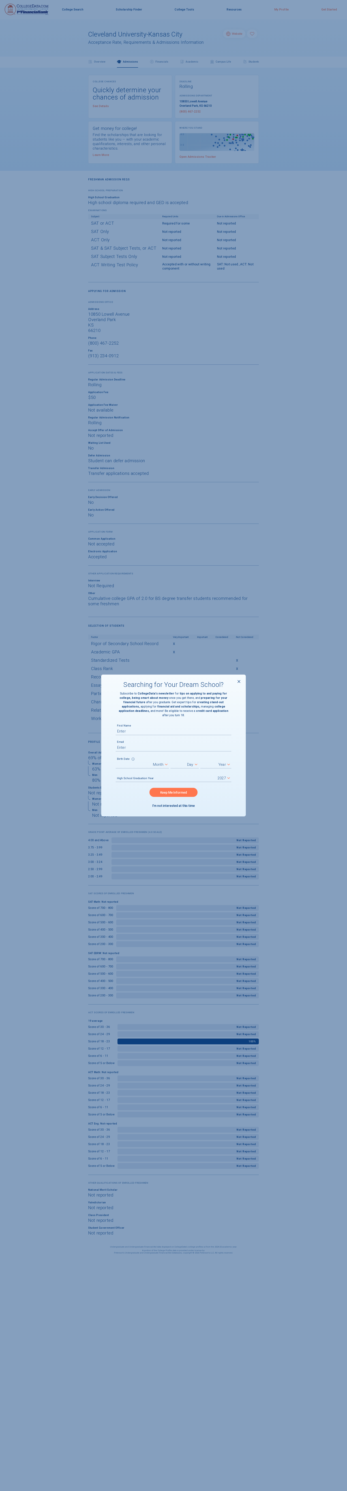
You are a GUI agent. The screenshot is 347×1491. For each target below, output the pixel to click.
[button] (133, 759)
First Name (124, 725)
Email (120, 742)
